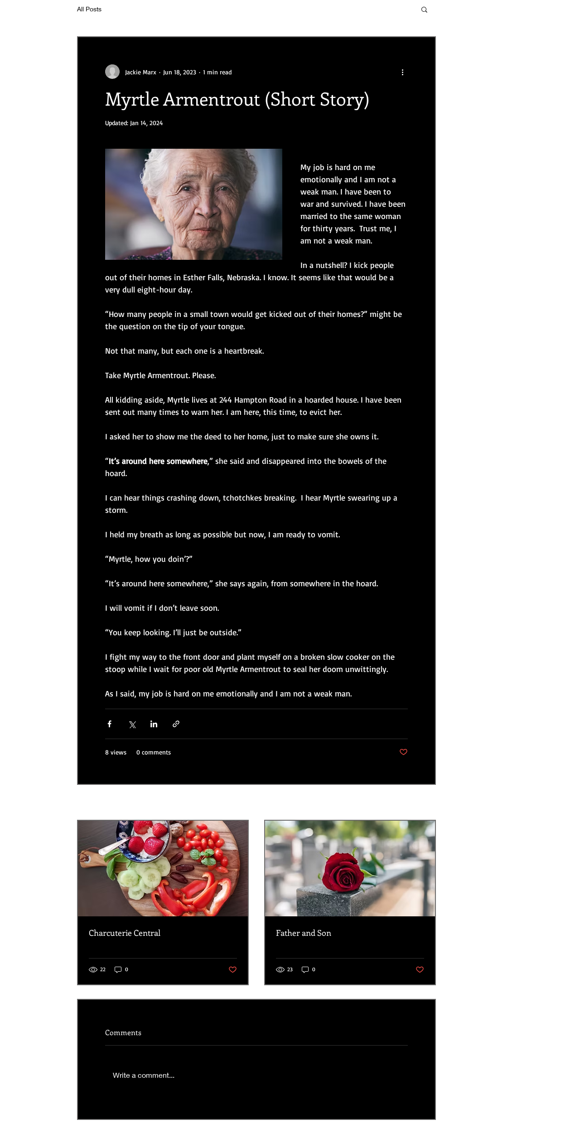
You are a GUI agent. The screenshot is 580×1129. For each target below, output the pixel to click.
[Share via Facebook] (109, 724)
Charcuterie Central (124, 932)
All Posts (89, 9)
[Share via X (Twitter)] (131, 724)
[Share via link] (176, 724)
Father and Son (303, 932)
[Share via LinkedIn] (154, 724)
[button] (424, 9)
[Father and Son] (350, 868)
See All (427, 803)
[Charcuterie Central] (163, 868)
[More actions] (402, 71)
